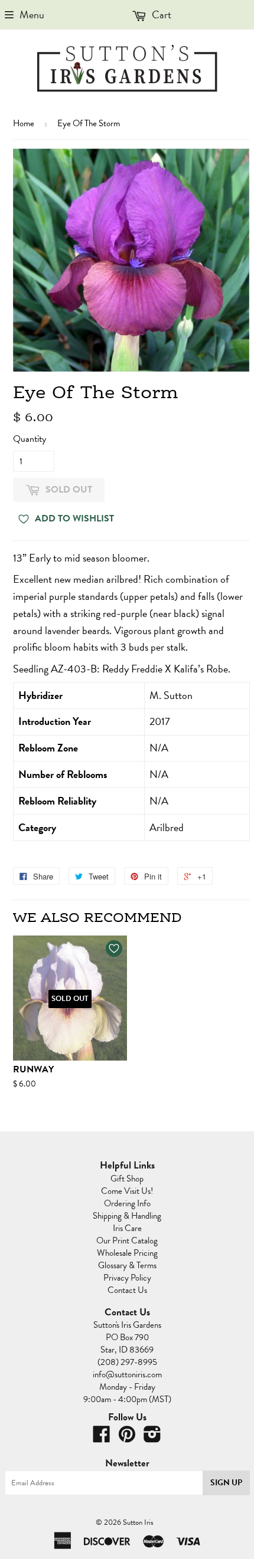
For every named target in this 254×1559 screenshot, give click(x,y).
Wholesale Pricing (127, 1252)
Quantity (29, 439)
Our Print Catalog (127, 1240)
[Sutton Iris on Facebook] (101, 1438)
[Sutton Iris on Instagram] (152, 1438)
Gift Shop (127, 1178)
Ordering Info (127, 1203)
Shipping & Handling (127, 1215)
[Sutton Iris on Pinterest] (127, 1438)
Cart (160, 14)
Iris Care (127, 1228)
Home (23, 123)
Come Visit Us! (127, 1190)
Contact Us (127, 1290)
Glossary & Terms (127, 1265)
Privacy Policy (127, 1277)
